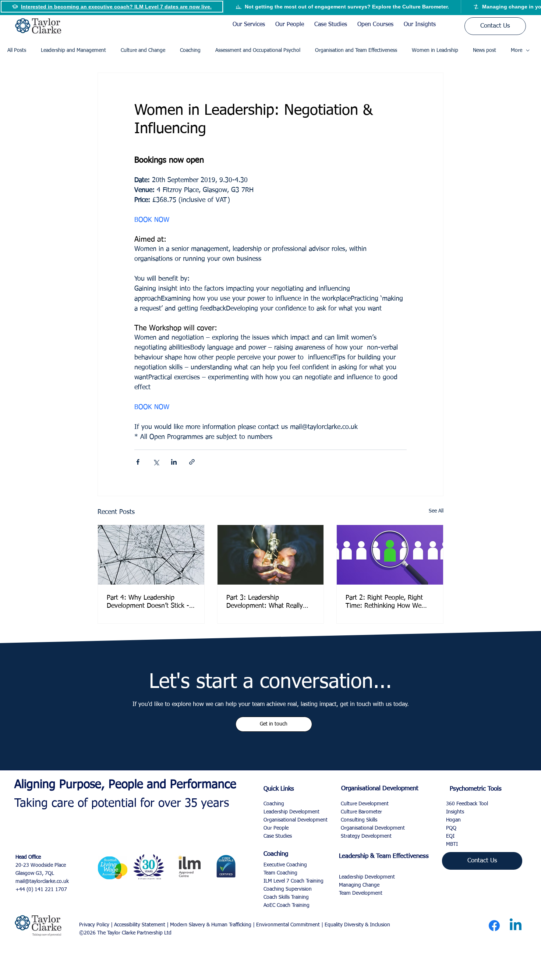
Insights (455, 812)
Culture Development (365, 803)
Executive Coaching (285, 864)
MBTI (452, 844)
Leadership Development (367, 877)
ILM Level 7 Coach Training (293, 881)
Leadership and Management (73, 50)
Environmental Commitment (288, 924)
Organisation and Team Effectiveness (356, 50)
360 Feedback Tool (467, 803)
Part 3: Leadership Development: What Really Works (264, 602)
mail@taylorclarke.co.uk (42, 881)
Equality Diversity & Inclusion (357, 924)
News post (484, 50)
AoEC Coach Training (287, 905)
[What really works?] (271, 555)
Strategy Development (366, 836)
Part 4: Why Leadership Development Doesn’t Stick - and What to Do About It (148, 602)
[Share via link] (191, 461)
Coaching (190, 50)
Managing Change (359, 885)
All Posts (16, 50)
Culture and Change (143, 50)
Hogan (453, 820)
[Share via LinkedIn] (173, 461)
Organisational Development (373, 828)
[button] (274, 724)
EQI (450, 836)
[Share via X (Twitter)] (155, 461)
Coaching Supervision (288, 889)
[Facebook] (494, 925)
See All (436, 511)
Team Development (360, 893)
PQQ (451, 828)
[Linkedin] (515, 925)
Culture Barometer (361, 812)
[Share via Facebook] (137, 461)
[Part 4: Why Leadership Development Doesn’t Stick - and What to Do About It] (151, 555)
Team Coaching (280, 873)
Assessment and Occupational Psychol (257, 50)
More (516, 50)
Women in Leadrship (435, 50)
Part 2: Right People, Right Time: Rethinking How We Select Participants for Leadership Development (384, 602)
